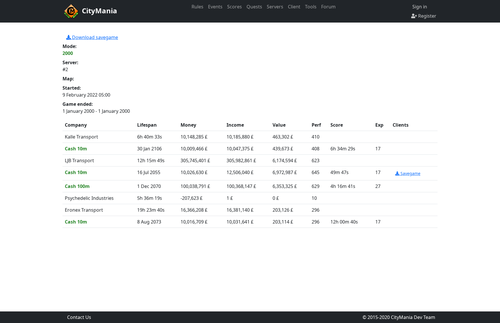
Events (215, 6)
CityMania (98, 10)
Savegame (409, 173)
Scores (234, 6)
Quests (254, 6)
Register (426, 16)
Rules (197, 6)
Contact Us (79, 317)
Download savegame (94, 37)
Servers (275, 6)
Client (294, 6)
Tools (311, 6)
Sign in (419, 6)
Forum (328, 6)
